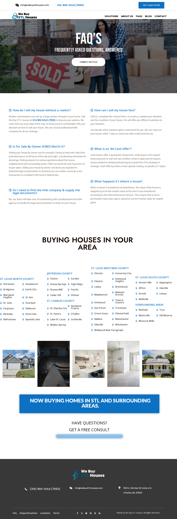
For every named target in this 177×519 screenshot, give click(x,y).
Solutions (111, 16)
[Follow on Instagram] (90, 513)
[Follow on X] (82, 513)
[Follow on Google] (95, 513)
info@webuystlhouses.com (34, 5)
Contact (161, 16)
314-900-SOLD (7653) (70, 5)
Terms (56, 513)
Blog (148, 16)
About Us (127, 16)
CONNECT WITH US (88, 62)
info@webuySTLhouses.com (89, 488)
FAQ (15, 513)
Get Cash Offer (151, 5)
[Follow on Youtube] (86, 513)
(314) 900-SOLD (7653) (45, 489)
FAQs (139, 16)
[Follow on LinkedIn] (99, 513)
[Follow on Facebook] (77, 513)
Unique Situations (28, 513)
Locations (45, 513)
